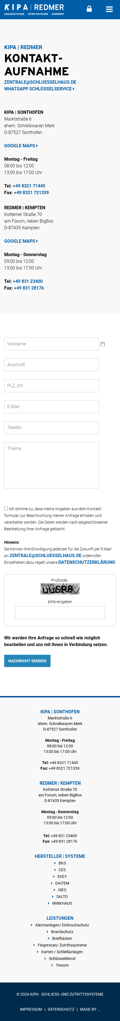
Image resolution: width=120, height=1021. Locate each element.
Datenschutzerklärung (86, 562)
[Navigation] (109, 9)
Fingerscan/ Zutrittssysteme (62, 945)
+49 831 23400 (28, 281)
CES (62, 870)
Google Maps (20, 145)
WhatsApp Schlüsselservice (38, 88)
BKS (62, 863)
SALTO (62, 896)
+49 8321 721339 (31, 192)
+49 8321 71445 (29, 186)
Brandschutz (62, 932)
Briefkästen (62, 938)
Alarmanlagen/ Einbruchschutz (62, 925)
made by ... (90, 1009)
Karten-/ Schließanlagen (62, 952)
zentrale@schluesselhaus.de (40, 82)
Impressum (31, 1009)
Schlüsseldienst (62, 958)
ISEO (62, 890)
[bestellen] (89, 10)
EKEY (62, 876)
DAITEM (62, 883)
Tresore (62, 965)
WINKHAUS (62, 903)
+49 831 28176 (29, 288)
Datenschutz (61, 1009)
